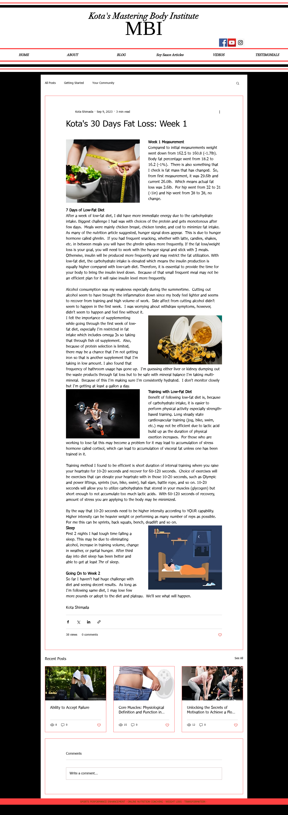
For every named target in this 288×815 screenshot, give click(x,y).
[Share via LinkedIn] (89, 622)
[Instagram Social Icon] (240, 42)
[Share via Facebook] (68, 622)
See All (239, 658)
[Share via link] (99, 622)
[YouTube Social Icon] (232, 42)
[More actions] (219, 111)
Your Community (103, 83)
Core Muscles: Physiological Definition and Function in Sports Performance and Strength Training (141, 710)
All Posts (50, 83)
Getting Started (74, 83)
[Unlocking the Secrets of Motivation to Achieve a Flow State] (212, 683)
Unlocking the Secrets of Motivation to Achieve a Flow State (211, 710)
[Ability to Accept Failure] (75, 683)
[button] (238, 83)
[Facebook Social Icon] (223, 42)
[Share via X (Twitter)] (78, 622)
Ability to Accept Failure (69, 708)
